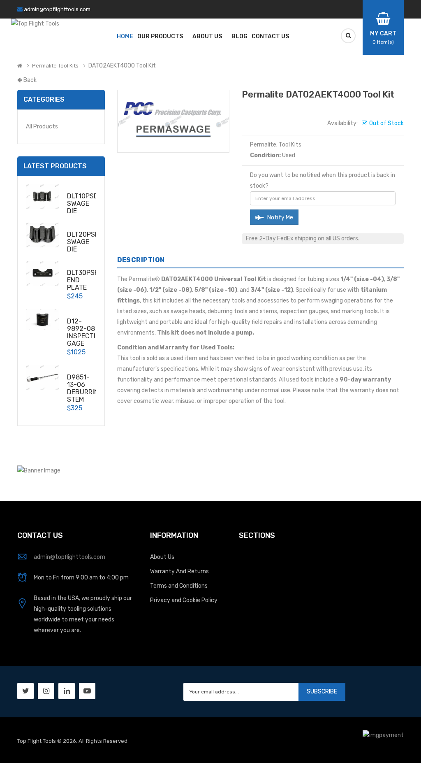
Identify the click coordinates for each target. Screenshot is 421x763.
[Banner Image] (38, 470)
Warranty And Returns (179, 571)
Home (125, 36)
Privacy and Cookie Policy (183, 600)
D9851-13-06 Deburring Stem (85, 388)
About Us (162, 557)
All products (42, 126)
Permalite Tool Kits (55, 66)
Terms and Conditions (179, 585)
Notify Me (279, 217)
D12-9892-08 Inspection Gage (85, 332)
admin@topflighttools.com (57, 9)
